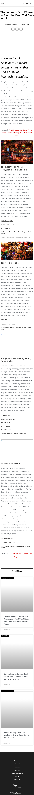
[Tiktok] (24, 755)
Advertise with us (17, 764)
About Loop (17, 761)
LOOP (27, 3)
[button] (13, 29)
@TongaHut (5, 415)
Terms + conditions (17, 773)
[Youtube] (19, 755)
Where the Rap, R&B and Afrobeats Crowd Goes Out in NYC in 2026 (16, 735)
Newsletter (17, 767)
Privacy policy (17, 770)
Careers (17, 776)
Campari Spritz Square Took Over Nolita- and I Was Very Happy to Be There (15, 676)
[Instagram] (14, 755)
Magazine (17, 779)
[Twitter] (9, 755)
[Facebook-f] (4, 755)
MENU (3, 3)
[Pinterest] (30, 755)
